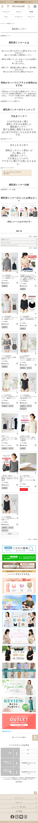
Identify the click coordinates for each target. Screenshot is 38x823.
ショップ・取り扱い (19, 807)
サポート (19, 802)
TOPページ (3, 23)
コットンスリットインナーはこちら (12, 172)
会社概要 (19, 811)
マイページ (19, 798)
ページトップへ (35, 792)
